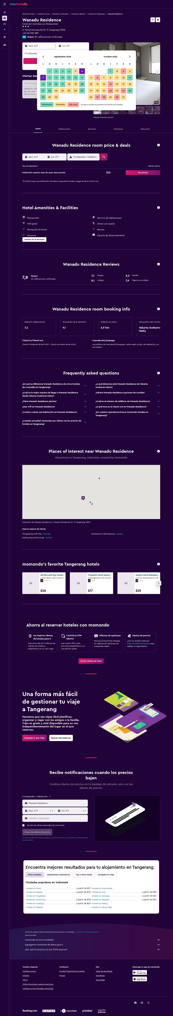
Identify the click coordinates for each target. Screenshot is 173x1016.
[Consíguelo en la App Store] (139, 978)
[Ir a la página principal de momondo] (18, 4)
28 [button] (43, 97)
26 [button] (75, 91)
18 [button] (69, 84)
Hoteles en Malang (100, 904)
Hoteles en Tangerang (96, 14)
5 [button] (75, 71)
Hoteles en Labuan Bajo (102, 907)
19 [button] (76, 84)
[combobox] (57, 803)
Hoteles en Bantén (78, 14)
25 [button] (69, 91)
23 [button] (56, 91)
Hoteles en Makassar (100, 900)
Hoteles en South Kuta (36, 900)
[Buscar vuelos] (4, 12)
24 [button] (62, 91)
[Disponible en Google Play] (139, 972)
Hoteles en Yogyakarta (36, 896)
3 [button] (62, 71)
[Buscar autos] (4, 24)
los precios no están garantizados (87, 932)
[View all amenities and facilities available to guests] (158, 208)
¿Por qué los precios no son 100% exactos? (46, 949)
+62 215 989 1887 (30, 33)
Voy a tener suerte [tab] (84, 875)
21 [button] (43, 91)
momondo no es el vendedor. (39, 940)
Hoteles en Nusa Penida (102, 888)
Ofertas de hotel (28, 14)
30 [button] (56, 97)
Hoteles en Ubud (33, 888)
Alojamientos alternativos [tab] (58, 875)
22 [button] (49, 91)
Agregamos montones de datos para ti (44, 945)
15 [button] (50, 84)
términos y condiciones (66, 837)
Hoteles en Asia (43, 14)
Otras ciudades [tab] (34, 875)
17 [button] (63, 84)
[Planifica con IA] (4, 29)
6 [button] (82, 71)
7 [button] (43, 78)
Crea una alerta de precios (138, 644)
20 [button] (82, 84)
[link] (91, 661)
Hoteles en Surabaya (35, 904)
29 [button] (49, 97)
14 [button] (43, 84)
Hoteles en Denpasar (101, 896)
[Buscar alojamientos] (4, 18)
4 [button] (69, 71)
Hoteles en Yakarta (34, 892)
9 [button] (56, 78)
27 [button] (82, 91)
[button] (5, 4)
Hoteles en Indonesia (60, 14)
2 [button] (56, 71)
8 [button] (49, 78)
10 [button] (62, 78)
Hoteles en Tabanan (34, 907)
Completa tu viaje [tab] (106, 875)
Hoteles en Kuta (99, 892)
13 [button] (82, 78)
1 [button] (49, 71)
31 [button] (123, 97)
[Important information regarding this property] (158, 309)
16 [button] (56, 84)
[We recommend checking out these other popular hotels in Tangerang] (158, 564)
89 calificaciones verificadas (48, 37)
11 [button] (69, 78)
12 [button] (76, 78)
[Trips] (4, 37)
